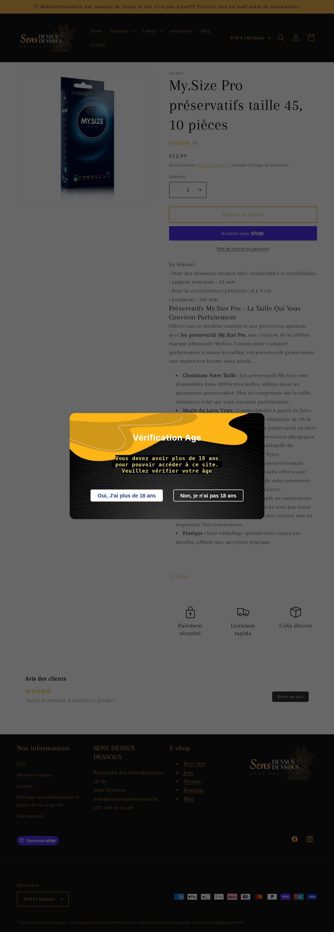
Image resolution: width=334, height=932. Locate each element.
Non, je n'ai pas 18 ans (208, 495)
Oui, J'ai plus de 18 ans (127, 495)
